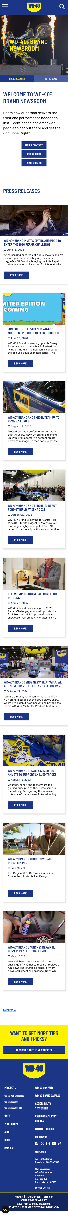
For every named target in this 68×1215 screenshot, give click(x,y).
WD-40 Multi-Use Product (14, 1096)
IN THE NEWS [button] (51, 78)
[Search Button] (62, 6)
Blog (7, 1140)
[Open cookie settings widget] (5, 1209)
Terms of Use (33, 1196)
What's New (11, 1124)
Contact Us (40, 1151)
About (8, 1132)
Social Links (34, 154)
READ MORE (16, 275)
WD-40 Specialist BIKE (13, 1108)
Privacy (19, 1196)
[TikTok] (59, 1143)
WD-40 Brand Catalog (47, 1095)
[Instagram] (48, 1143)
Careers (9, 1148)
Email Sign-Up (34, 163)
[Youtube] (54, 1143)
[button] (5, 6)
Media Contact (34, 145)
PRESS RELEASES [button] (17, 78)
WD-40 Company (44, 1087)
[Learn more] (34, 220)
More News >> (9, 1010)
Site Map (48, 1196)
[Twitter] (42, 1143)
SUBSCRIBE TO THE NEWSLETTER (34, 1050)
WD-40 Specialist (11, 1102)
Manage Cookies (44, 1129)
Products (10, 1087)
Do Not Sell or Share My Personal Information (34, 1207)
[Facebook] (36, 1143)
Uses (7, 1116)
